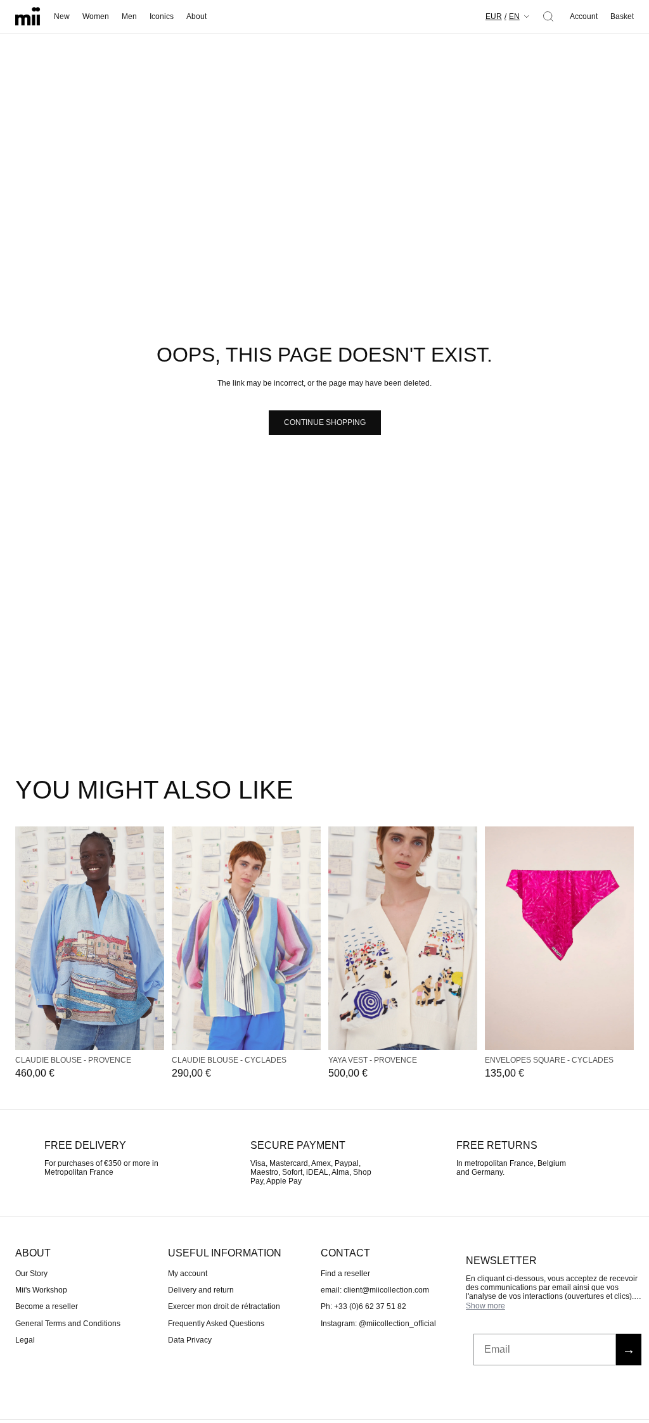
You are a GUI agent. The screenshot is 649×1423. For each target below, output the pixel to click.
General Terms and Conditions (67, 1323)
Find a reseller (345, 1272)
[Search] (548, 16)
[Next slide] (155, 938)
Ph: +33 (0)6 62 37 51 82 (363, 1306)
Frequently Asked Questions (216, 1323)
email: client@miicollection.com (375, 1290)
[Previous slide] (24, 938)
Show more (485, 1305)
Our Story (31, 1272)
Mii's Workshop (41, 1290)
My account (187, 1272)
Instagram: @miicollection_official (378, 1323)
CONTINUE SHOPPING (325, 422)
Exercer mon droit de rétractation (224, 1306)
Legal (25, 1340)
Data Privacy (190, 1340)
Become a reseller (46, 1306)
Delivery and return (201, 1290)
